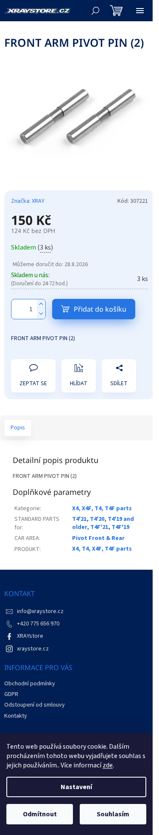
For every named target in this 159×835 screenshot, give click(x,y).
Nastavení (76, 787)
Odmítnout (40, 814)
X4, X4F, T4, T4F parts (102, 508)
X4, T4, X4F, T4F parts (102, 549)
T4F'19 (120, 527)
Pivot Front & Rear (98, 538)
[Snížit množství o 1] (41, 314)
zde (108, 765)
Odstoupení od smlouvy (34, 705)
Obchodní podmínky (29, 683)
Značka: (28, 201)
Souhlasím (113, 814)
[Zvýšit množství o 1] (41, 304)
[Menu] (139, 10)
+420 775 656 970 (38, 623)
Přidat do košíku (100, 309)
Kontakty (15, 716)
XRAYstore (30, 636)
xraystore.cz (33, 649)
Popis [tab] (18, 427)
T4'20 (97, 519)
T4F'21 (99, 527)
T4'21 (79, 519)
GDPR (11, 694)
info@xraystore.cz (40, 611)
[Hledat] (95, 10)
